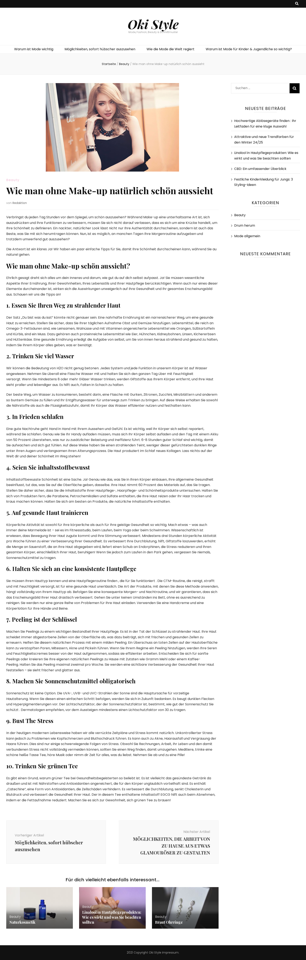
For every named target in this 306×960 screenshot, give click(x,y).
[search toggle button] (297, 4)
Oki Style (153, 24)
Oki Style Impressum (164, 952)
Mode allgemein (247, 236)
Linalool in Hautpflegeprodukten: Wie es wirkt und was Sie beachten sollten (111, 917)
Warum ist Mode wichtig (33, 49)
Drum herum (244, 225)
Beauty (12, 180)
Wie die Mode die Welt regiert (170, 49)
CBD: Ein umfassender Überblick (260, 168)
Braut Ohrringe (169, 922)
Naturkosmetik (22, 922)
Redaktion (19, 203)
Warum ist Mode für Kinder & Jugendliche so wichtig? (249, 49)
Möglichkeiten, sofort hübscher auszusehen (100, 49)
